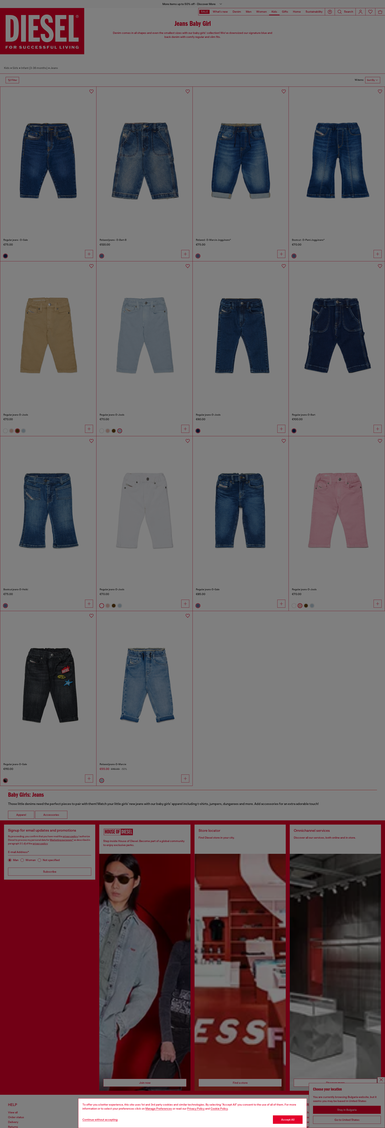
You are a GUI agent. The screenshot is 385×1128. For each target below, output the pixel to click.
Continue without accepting (100, 1119)
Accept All (287, 1119)
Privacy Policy (196, 1108)
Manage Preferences (158, 1108)
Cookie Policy (219, 1108)
